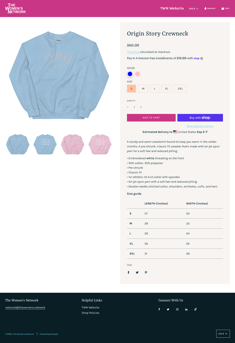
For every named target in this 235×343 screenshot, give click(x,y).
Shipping (133, 52)
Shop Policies (90, 312)
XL (166, 88)
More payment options (200, 126)
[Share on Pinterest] (146, 272)
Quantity (131, 101)
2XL (180, 88)
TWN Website (172, 8)
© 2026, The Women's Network (19, 334)
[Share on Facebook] (128, 272)
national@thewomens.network (25, 307)
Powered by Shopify (49, 334)
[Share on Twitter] (137, 272)
